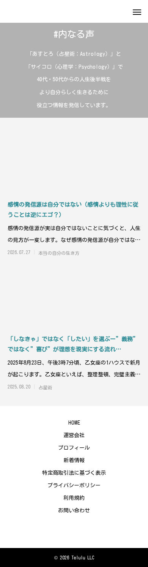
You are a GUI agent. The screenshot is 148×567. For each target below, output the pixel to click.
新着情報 (74, 460)
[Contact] (74, 531)
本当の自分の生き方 (58, 253)
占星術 (45, 387)
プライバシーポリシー (74, 485)
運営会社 (74, 435)
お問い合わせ (74, 510)
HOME (74, 422)
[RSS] (85, 531)
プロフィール (74, 447)
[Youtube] (62, 531)
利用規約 (74, 498)
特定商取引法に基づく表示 (74, 472)
